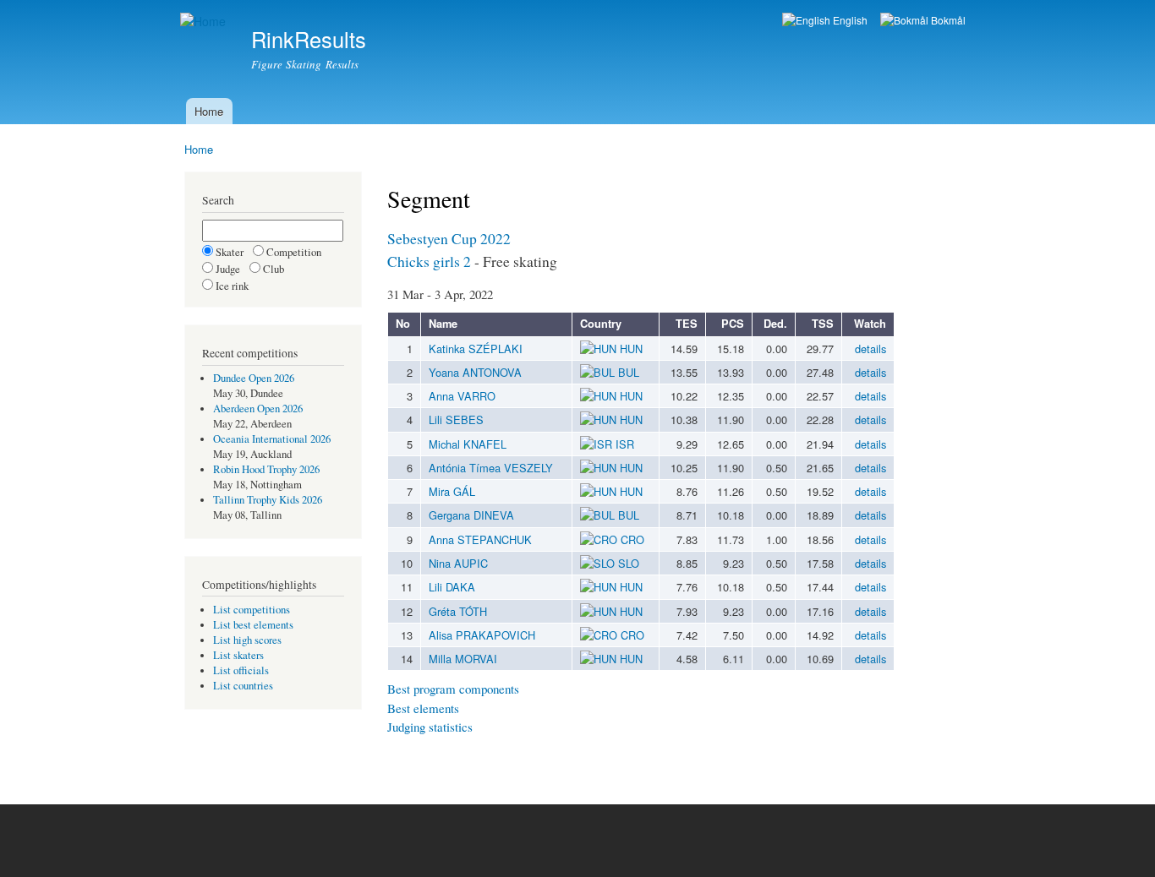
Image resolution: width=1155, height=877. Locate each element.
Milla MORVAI (463, 659)
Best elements (423, 708)
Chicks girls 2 (429, 261)
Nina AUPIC (458, 563)
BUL (627, 372)
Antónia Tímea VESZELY (491, 468)
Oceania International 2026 (272, 439)
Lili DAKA (452, 587)
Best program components (453, 688)
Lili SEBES (456, 419)
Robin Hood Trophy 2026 (266, 469)
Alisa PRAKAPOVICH (482, 635)
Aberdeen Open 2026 (258, 408)
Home (208, 111)
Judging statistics (430, 726)
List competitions (251, 609)
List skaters (238, 655)
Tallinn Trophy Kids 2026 (267, 500)
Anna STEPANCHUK (480, 539)
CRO (630, 539)
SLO (627, 563)
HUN (629, 348)
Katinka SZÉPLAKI (476, 348)
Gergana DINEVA (471, 515)
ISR (623, 444)
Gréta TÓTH (458, 611)
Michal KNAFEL (467, 444)
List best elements (253, 625)
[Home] (205, 21)
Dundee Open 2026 (253, 378)
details (870, 348)
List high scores (247, 640)
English (849, 20)
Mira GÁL (452, 491)
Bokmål (947, 20)
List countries (243, 685)
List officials (241, 670)
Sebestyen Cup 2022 (449, 238)
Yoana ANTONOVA (475, 372)
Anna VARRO (462, 396)
